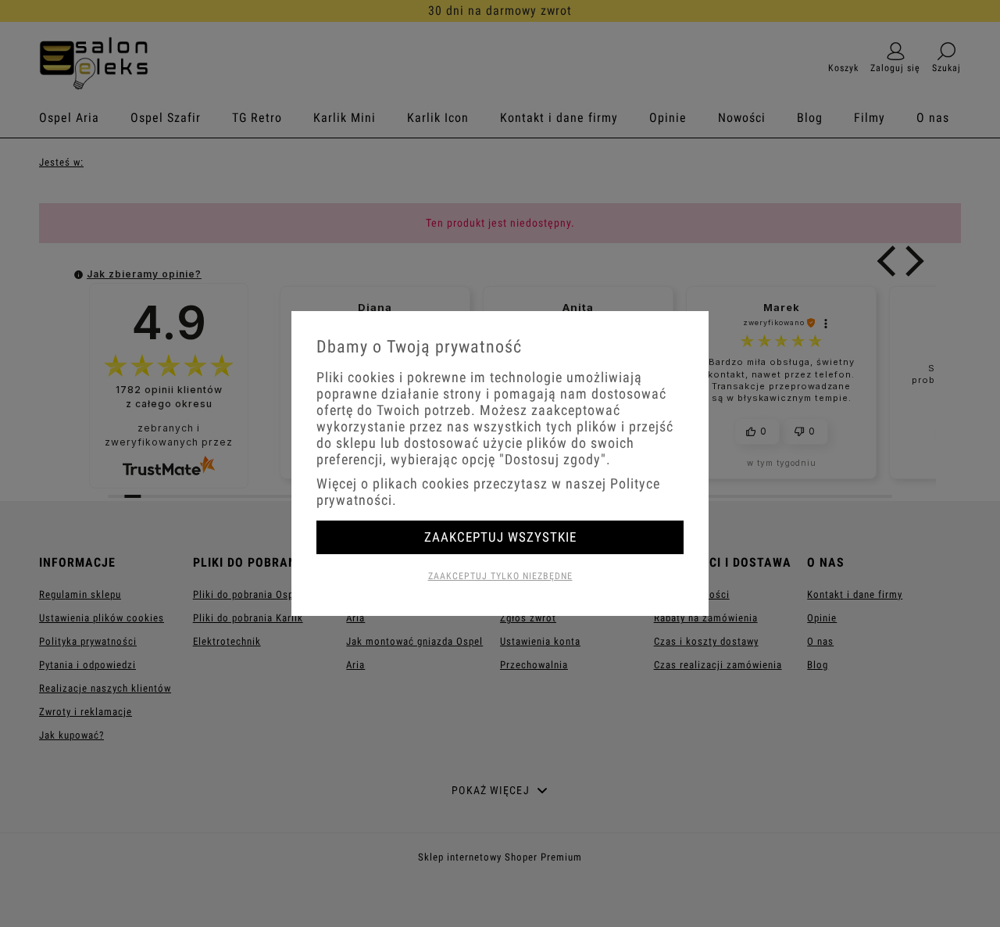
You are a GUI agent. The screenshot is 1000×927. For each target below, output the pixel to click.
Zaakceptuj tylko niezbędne (500, 576)
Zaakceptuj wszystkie (500, 537)
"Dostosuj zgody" (552, 459)
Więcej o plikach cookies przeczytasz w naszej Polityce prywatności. (488, 491)
